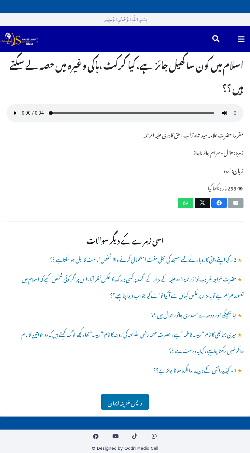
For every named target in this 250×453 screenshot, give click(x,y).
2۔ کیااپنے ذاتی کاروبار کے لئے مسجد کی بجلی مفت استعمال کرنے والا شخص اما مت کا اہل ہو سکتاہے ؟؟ (143, 258)
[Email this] (235, 203)
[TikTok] (135, 437)
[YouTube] (115, 437)
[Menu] (241, 39)
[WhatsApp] (154, 437)
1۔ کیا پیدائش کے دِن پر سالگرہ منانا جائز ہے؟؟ (195, 369)
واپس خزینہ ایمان (125, 402)
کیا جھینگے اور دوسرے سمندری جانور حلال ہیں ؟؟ (194, 313)
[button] (216, 39)
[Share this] (219, 203)
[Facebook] (96, 437)
